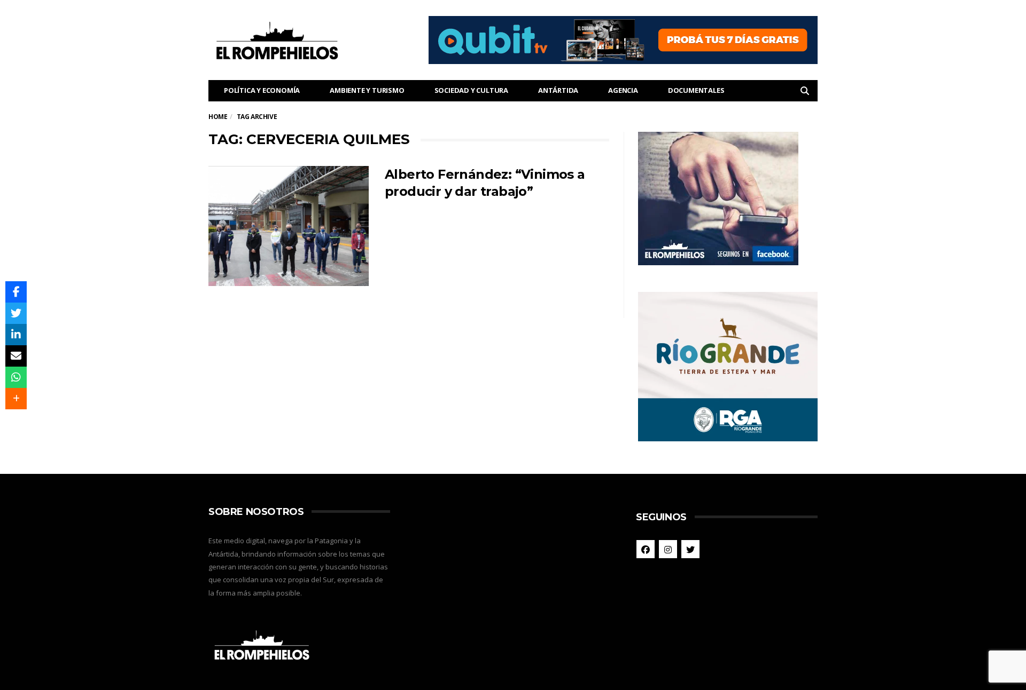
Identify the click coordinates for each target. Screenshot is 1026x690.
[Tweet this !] (16, 313)
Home (217, 116)
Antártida (558, 90)
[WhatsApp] (16, 377)
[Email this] (16, 356)
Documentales (696, 90)
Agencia (623, 90)
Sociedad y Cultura (471, 90)
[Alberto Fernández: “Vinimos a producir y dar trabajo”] (288, 226)
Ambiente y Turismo (367, 90)
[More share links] (16, 398)
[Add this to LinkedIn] (16, 334)
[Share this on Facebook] (16, 292)
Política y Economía (262, 90)
